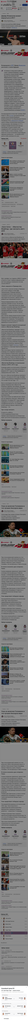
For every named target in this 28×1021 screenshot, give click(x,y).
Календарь (6, 1018)
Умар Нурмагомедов (8, 998)
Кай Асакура (20, 1013)
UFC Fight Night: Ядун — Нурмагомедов (10, 990)
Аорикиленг (7, 1013)
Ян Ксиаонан (8, 1006)
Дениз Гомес (20, 1006)
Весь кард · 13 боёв (17, 1018)
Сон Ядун (21, 998)
